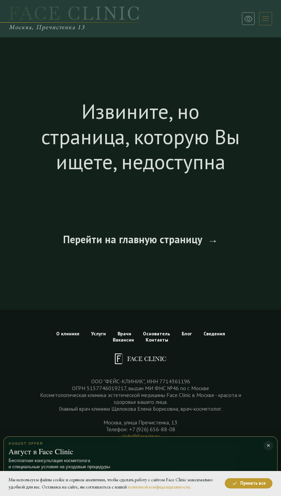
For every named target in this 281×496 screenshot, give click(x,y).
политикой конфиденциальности (159, 487)
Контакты (157, 340)
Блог (187, 334)
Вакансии (123, 340)
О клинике (68, 334)
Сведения (214, 334)
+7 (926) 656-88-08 (152, 429)
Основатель (156, 334)
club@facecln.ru (141, 436)
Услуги (98, 334)
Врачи (124, 334)
